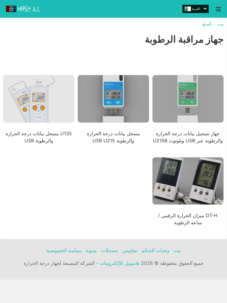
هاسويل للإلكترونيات (120, 263)
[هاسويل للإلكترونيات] (23, 8)
